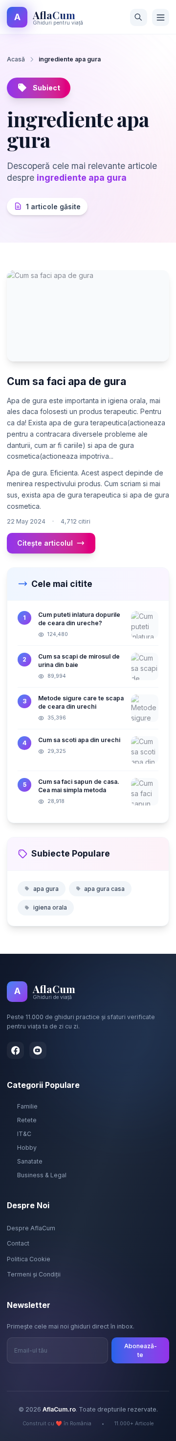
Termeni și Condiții (34, 1274)
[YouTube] (37, 1050)
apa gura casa (104, 888)
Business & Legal (41, 1175)
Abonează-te (140, 1350)
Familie (27, 1106)
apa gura (46, 888)
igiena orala (50, 907)
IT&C (24, 1133)
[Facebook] (15, 1050)
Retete (27, 1120)
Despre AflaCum (31, 1228)
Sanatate (30, 1161)
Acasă (16, 59)
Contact (18, 1243)
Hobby (27, 1147)
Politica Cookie (28, 1259)
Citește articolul (45, 543)
